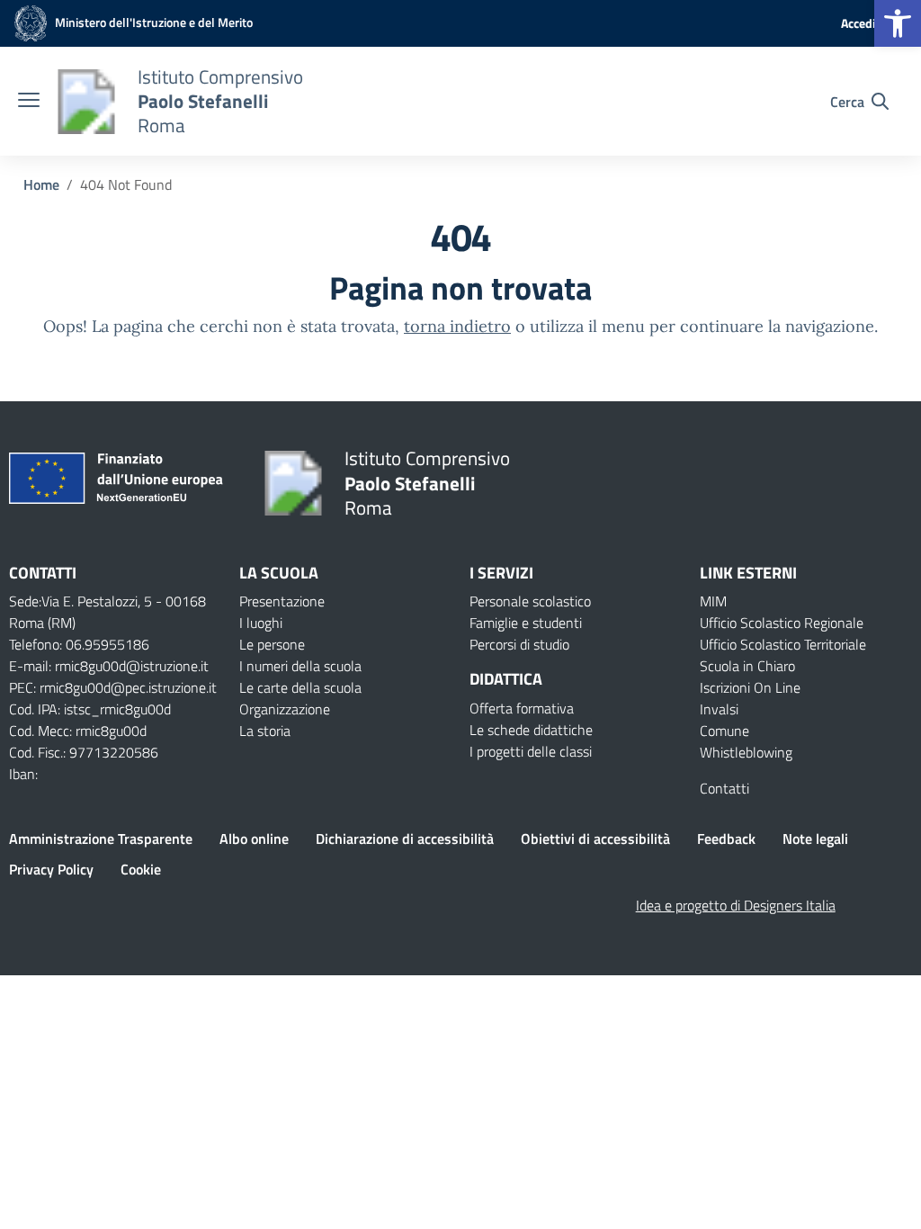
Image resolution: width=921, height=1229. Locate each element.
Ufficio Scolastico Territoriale (783, 644)
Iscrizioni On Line (750, 687)
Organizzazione (284, 709)
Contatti (724, 788)
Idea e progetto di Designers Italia (736, 905)
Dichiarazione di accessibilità (405, 838)
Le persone (272, 644)
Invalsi (719, 709)
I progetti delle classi (530, 751)
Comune (724, 730)
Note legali (815, 838)
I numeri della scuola (300, 666)
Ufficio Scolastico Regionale (781, 622)
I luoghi (260, 622)
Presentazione (282, 601)
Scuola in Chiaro (747, 666)
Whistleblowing (746, 752)
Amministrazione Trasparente (100, 838)
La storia (265, 730)
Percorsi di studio (519, 644)
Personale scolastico (530, 601)
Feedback (726, 838)
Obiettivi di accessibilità (595, 838)
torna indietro (457, 326)
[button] (897, 23)
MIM (713, 601)
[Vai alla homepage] (86, 101)
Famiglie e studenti (525, 622)
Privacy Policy (51, 869)
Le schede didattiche (531, 729)
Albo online (254, 838)
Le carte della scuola (300, 687)
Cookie (141, 869)
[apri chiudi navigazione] (29, 101)
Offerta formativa (521, 708)
